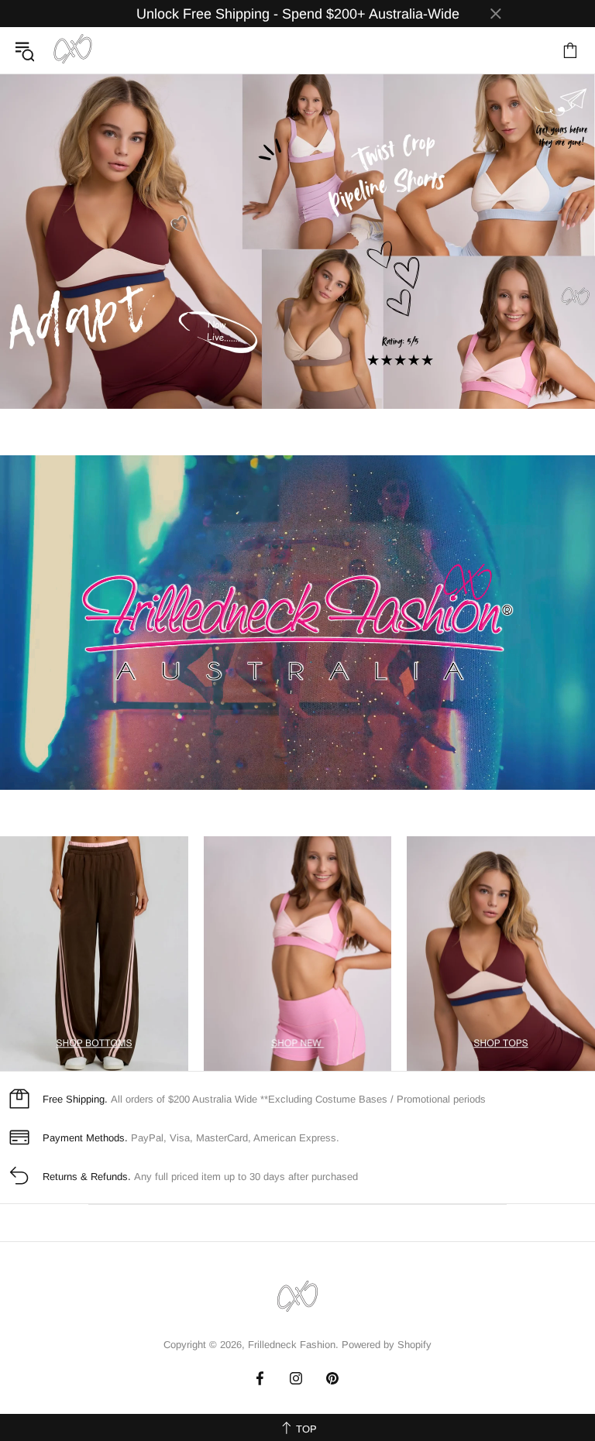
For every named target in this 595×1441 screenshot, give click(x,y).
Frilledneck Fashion (73, 50)
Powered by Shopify (387, 1344)
